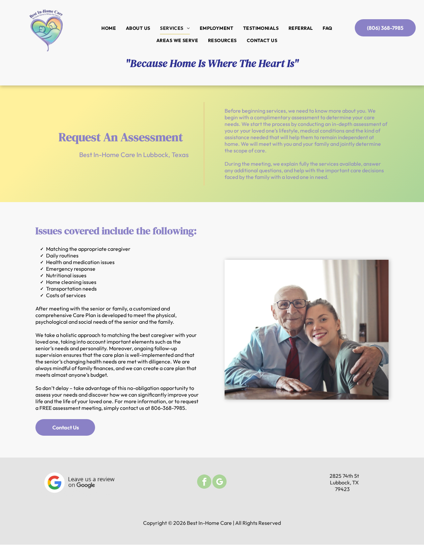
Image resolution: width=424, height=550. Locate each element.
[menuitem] (108, 28)
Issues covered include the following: (116, 231)
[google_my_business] (219, 482)
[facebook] (204, 482)
